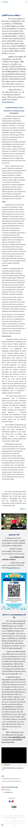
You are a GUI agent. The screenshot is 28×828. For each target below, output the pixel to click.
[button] (1, 2)
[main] (14, 261)
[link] (14, 756)
